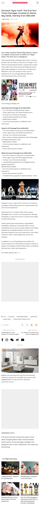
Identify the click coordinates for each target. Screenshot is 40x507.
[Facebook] (22, 325)
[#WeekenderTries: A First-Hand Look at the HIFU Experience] (10, 489)
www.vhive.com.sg (7, 382)
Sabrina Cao (5, 19)
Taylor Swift (6, 319)
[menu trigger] (3, 3)
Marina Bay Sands (22, 316)
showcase (34, 316)
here (18, 253)
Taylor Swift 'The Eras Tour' (22, 319)
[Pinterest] (31, 325)
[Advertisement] (20, 282)
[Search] (37, 3)
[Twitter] (27, 325)
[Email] (36, 325)
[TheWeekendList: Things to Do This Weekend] (10, 468)
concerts (11, 316)
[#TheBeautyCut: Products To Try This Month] (30, 468)
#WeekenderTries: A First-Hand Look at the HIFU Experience (9, 499)
